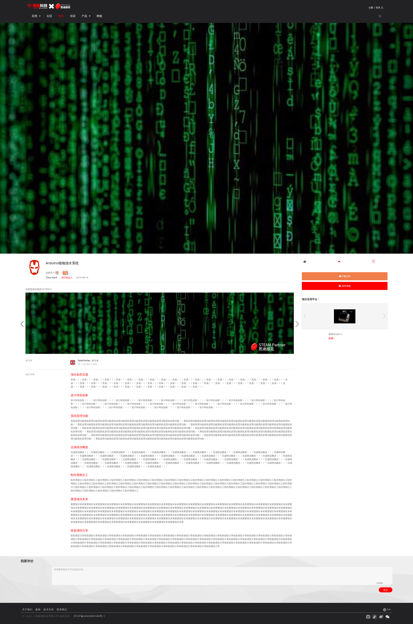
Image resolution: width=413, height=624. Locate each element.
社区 (49, 16)
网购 (99, 16)
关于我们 (28, 609)
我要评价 (27, 561)
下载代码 (345, 276)
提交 (385, 589)
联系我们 (62, 609)
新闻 (38, 609)
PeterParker (84, 360)
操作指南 (346, 285)
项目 (61, 16)
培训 (73, 16)
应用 (35, 16)
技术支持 (49, 609)
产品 (85, 16)
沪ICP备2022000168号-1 (89, 616)
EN (389, 609)
